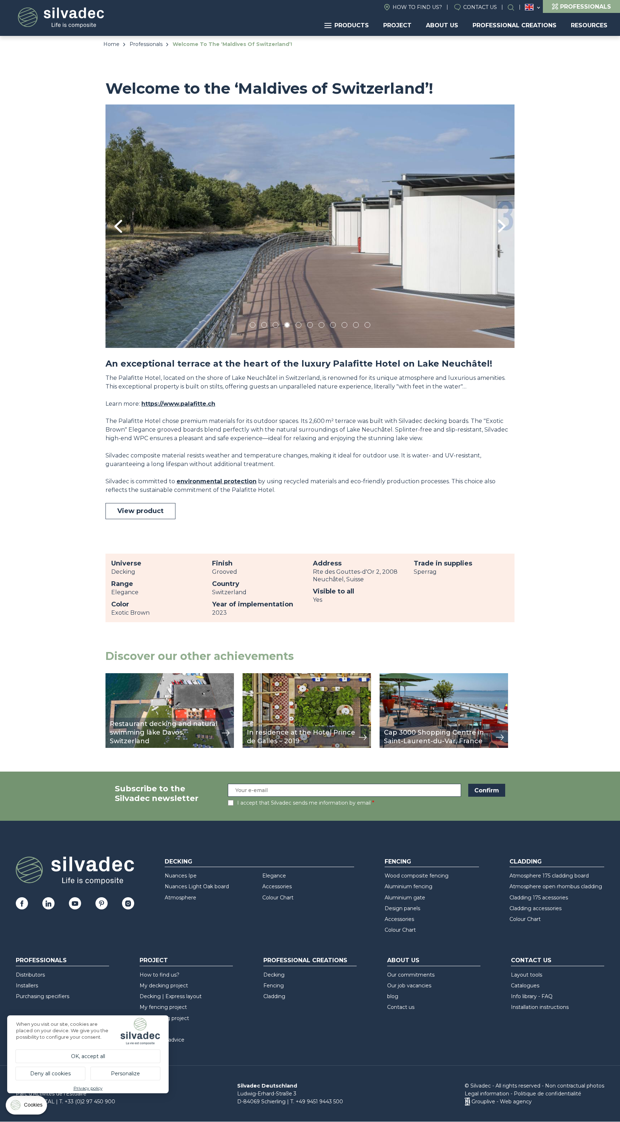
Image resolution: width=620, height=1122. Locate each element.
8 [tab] (333, 326)
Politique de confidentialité (547, 1093)
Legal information (487, 1093)
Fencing (398, 861)
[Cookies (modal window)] (27, 1106)
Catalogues (525, 985)
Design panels (402, 908)
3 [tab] (275, 326)
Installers (27, 985)
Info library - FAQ (532, 996)
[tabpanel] (310, 226)
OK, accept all (88, 1056)
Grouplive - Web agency (501, 1101)
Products (351, 25)
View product (140, 511)
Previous (118, 226)
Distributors (30, 975)
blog (392, 996)
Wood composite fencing (416, 875)
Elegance (274, 875)
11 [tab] (367, 326)
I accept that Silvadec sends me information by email (304, 803)
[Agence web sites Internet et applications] (467, 1101)
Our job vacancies (409, 985)
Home (111, 44)
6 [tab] (310, 326)
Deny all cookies (50, 1073)
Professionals (146, 44)
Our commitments (411, 975)
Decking (178, 861)
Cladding (525, 861)
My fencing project (163, 1007)
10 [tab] (356, 326)
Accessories (277, 886)
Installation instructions (540, 1007)
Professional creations (514, 25)
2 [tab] (264, 326)
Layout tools (526, 975)
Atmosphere (180, 897)
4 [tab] (287, 326)
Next (502, 226)
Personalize (125, 1073)
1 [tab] (253, 326)
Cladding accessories (535, 908)
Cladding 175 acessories (538, 897)
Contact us (480, 7)
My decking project (164, 985)
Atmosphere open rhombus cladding (555, 886)
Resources (589, 25)
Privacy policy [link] (88, 1088)
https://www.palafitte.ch (178, 403)
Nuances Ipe (181, 875)
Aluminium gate (405, 897)
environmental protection (217, 481)
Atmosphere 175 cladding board (549, 875)
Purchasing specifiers (42, 996)
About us (442, 25)
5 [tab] (298, 326)
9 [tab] (344, 326)
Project (397, 25)
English (529, 7)
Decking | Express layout (171, 996)
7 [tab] (321, 326)
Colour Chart (277, 897)
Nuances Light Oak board (197, 886)
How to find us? (417, 7)
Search (514, 7)
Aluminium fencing (408, 886)
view (111, 677)
